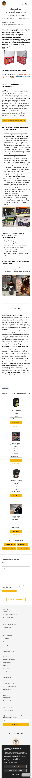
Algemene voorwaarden (9, 659)
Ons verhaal (6, 638)
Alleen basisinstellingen (15, 770)
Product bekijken (16, 426)
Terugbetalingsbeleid (8, 668)
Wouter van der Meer (12, 18)
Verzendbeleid (7, 662)
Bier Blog (12, 22)
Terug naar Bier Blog (17, 599)
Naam (3, 562)
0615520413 (10, 618)
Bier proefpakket (7, 700)
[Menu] (29, 3)
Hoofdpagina (5, 22)
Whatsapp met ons (8, 627)
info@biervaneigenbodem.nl (10, 614)
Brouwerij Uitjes (9, 548)
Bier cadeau (7, 267)
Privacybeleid (14, 762)
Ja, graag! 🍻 (15, 766)
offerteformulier (18, 135)
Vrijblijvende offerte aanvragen (14, 120)
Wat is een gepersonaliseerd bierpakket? (12, 315)
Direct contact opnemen (9, 686)
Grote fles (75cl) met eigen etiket (14, 247)
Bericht (3, 575)
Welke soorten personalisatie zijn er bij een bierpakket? (16, 363)
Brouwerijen (22, 544)
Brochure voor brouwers (9, 680)
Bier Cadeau (6, 704)
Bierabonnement (23, 548)
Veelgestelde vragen (8, 651)
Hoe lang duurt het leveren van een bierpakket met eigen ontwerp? (15, 347)
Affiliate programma (8, 683)
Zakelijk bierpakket (8, 710)
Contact (5, 641)
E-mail (3, 568)
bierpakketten (15, 95)
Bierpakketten (10, 544)
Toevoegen (15, 422)
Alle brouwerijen (7, 635)
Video (4, 648)
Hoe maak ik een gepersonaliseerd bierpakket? (13, 330)
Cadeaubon (7, 269)
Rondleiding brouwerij (10, 271)
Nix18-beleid (6, 672)
